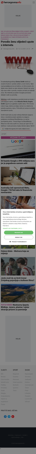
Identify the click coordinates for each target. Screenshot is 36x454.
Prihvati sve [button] (19, 232)
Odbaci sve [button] (18, 237)
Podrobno (6, 226)
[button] (18, 228)
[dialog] (18, 227)
